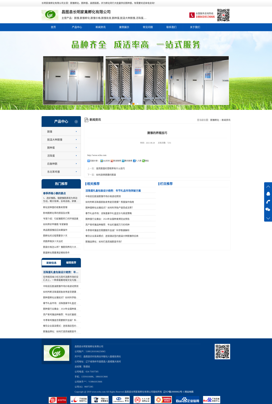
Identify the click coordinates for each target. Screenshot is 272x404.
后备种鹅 (52, 163)
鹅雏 (49, 131)
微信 (147, 161)
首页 (53, 27)
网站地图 (189, 392)
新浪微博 (117, 161)
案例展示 (124, 27)
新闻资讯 (101, 27)
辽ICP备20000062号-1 (173, 392)
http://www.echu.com (96, 155)
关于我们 (195, 27)
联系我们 (171, 27)
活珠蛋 (51, 155)
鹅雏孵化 (214, 120)
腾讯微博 (128, 161)
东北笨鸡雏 (53, 171)
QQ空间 (106, 161)
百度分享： (94, 161)
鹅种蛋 (51, 147)
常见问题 (148, 27)
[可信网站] (165, 402)
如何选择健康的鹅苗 (106, 175)
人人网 (138, 161)
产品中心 (77, 27)
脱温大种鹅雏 (54, 139)
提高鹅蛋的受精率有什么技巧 (110, 168)
